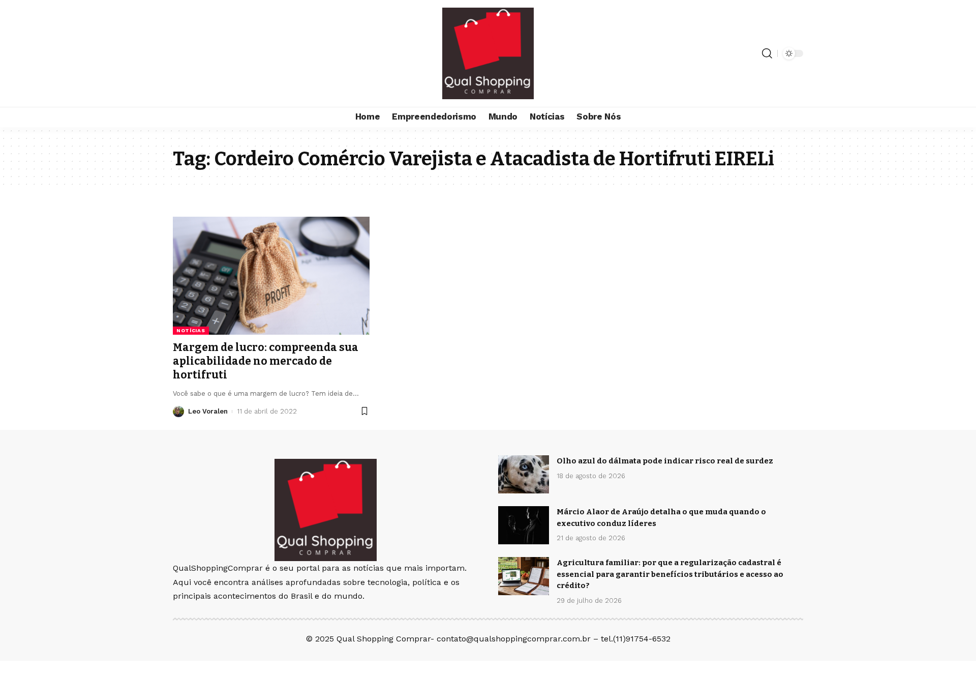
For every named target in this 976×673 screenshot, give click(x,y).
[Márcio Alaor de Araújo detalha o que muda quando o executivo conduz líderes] (523, 525)
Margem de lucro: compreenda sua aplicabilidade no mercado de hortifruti (265, 361)
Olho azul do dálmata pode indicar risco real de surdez (665, 460)
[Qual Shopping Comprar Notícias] (488, 53)
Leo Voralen (208, 411)
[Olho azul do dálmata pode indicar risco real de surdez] (523, 474)
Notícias (190, 330)
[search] (767, 53)
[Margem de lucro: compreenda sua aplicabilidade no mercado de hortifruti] (271, 276)
